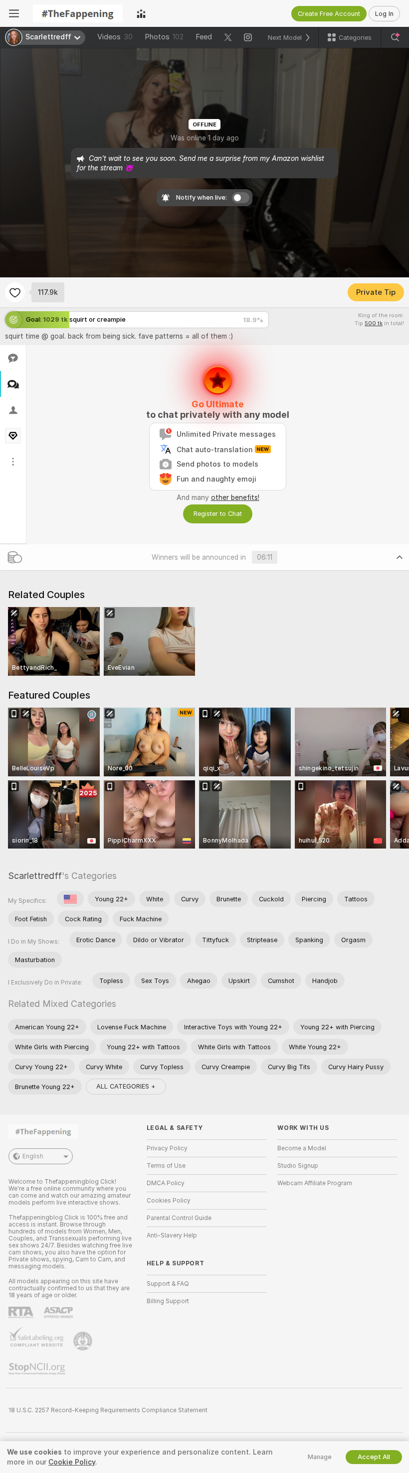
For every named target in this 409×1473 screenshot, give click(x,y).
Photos (164, 36)
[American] (70, 899)
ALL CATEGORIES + (126, 1086)
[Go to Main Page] (78, 13)
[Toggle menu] (14, 13)
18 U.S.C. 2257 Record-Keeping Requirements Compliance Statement (107, 1410)
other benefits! (235, 497)
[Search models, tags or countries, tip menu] (395, 37)
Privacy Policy (167, 1148)
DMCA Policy (166, 1183)
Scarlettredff (35, 875)
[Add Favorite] (15, 292)
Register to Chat (218, 513)
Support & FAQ (168, 1283)
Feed (204, 36)
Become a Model (301, 1148)
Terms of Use (166, 1165)
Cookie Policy (71, 1462)
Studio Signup (297, 1165)
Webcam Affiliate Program (314, 1183)
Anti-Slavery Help (172, 1235)
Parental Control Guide (179, 1218)
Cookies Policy (169, 1200)
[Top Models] (141, 13)
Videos (115, 36)
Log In (384, 13)
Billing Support (168, 1301)
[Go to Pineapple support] (83, 1341)
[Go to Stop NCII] (37, 1369)
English (32, 1156)
